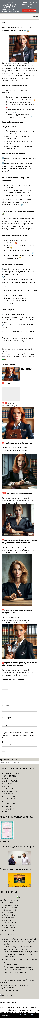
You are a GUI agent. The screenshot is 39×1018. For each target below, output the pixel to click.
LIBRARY (4, 22)
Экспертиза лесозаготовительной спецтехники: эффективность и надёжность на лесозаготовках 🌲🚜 (18, 356)
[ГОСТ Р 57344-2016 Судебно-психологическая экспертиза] (19, 897)
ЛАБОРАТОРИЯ (9, 809)
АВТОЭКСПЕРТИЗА (10, 791)
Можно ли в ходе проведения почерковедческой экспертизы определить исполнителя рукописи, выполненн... (19, 969)
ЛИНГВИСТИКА (9, 796)
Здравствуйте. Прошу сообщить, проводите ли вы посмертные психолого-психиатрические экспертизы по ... (21, 954)
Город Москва (8, 902)
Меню (35, 16)
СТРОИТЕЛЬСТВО (10, 776)
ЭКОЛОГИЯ (8, 806)
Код (6, 689)
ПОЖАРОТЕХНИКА (10, 789)
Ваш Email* (5, 706)
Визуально (4, 689)
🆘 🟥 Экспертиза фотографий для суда (9, 404)
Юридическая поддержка (9, 760)
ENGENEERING (8, 784)
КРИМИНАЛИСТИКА (11, 781)
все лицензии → (5, 841)
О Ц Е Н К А (7, 786)
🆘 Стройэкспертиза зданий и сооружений (9, 384)
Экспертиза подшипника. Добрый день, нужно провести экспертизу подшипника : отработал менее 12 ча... (20, 941)
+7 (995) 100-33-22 (29, 5)
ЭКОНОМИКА (8, 794)
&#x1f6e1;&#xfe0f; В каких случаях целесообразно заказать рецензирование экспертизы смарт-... (20, 961)
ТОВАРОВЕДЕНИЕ (10, 804)
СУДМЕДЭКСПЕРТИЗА (11, 773)
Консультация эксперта (8, 934)
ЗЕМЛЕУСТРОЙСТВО (11, 779)
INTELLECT (7, 801)
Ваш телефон (6, 718)
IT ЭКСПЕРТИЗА (9, 799)
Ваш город (5, 725)
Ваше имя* (5, 710)
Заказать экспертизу (29, 10)
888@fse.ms (29, 7)
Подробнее (32, 1012)
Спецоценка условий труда (9, 990)
